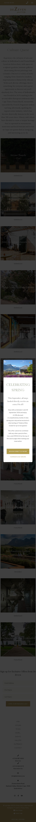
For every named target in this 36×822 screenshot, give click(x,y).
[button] (29, 363)
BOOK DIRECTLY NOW (18, 451)
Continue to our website (18, 456)
